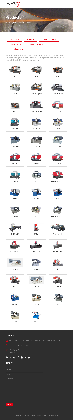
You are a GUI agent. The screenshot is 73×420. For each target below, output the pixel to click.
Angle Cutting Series (16, 44)
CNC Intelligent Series (16, 49)
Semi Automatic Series (48, 40)
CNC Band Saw (14, 40)
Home (8, 22)
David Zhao (12, 352)
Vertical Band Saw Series (37, 44)
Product (14, 22)
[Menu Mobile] (68, 4)
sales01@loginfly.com (16, 350)
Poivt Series (30, 40)
